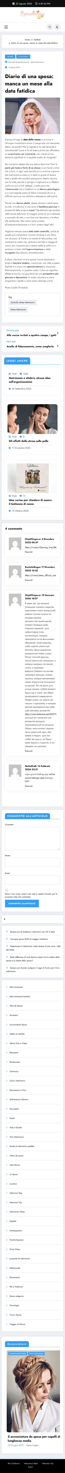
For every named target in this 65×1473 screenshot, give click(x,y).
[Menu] (6, 27)
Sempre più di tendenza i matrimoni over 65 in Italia (32, 931)
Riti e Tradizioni (16, 1286)
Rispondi (28, 551)
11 (24, 496)
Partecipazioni (16, 1230)
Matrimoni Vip (16, 1202)
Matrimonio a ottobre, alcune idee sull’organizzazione (29, 380)
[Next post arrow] (57, 346)
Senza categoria (17, 1296)
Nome (7, 855)
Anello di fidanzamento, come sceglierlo (30, 346)
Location (13, 1183)
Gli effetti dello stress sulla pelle (28, 441)
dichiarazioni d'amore (19, 1099)
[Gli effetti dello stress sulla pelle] (33, 418)
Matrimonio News (17, 1211)
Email (7, 873)
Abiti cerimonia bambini (20, 996)
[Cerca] (49, 26)
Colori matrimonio (17, 1080)
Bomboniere (15, 1062)
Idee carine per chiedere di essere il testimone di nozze (30, 502)
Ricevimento (15, 1277)
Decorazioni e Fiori (18, 1090)
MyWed (10, 56)
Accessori (14, 1015)
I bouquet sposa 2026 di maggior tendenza (29, 939)
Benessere (14, 1052)
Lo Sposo (14, 1174)
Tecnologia (14, 1305)
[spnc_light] (57, 27)
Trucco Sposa (15, 1314)
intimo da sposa (16, 1155)
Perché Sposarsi (17, 1239)
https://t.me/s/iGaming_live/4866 (41, 547)
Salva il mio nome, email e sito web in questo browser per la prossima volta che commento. (31, 895)
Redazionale (15, 1268)
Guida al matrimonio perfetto (22, 1146)
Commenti (9, 824)
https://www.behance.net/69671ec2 (42, 714)
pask (14, 373)
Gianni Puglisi (51, 1445)
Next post (11, 341)
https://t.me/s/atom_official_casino (41, 575)
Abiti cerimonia (16, 987)
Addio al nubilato (17, 1033)
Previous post (13, 330)
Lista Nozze (15, 1164)
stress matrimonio (37, 62)
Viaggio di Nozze (17, 1324)
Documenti (14, 1108)
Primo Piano (23, 56)
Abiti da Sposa (16, 1005)
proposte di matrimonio (20, 1258)
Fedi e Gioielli (16, 1127)
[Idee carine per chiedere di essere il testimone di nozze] (33, 478)
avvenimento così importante (21, 154)
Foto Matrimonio (17, 1136)
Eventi (12, 1118)
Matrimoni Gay (16, 1193)
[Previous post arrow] (57, 333)
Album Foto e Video (18, 1043)
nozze (31, 210)
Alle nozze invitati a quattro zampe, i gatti (31, 335)
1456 (25, 373)
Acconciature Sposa (18, 1024)
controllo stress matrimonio (18, 62)
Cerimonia (14, 1071)
